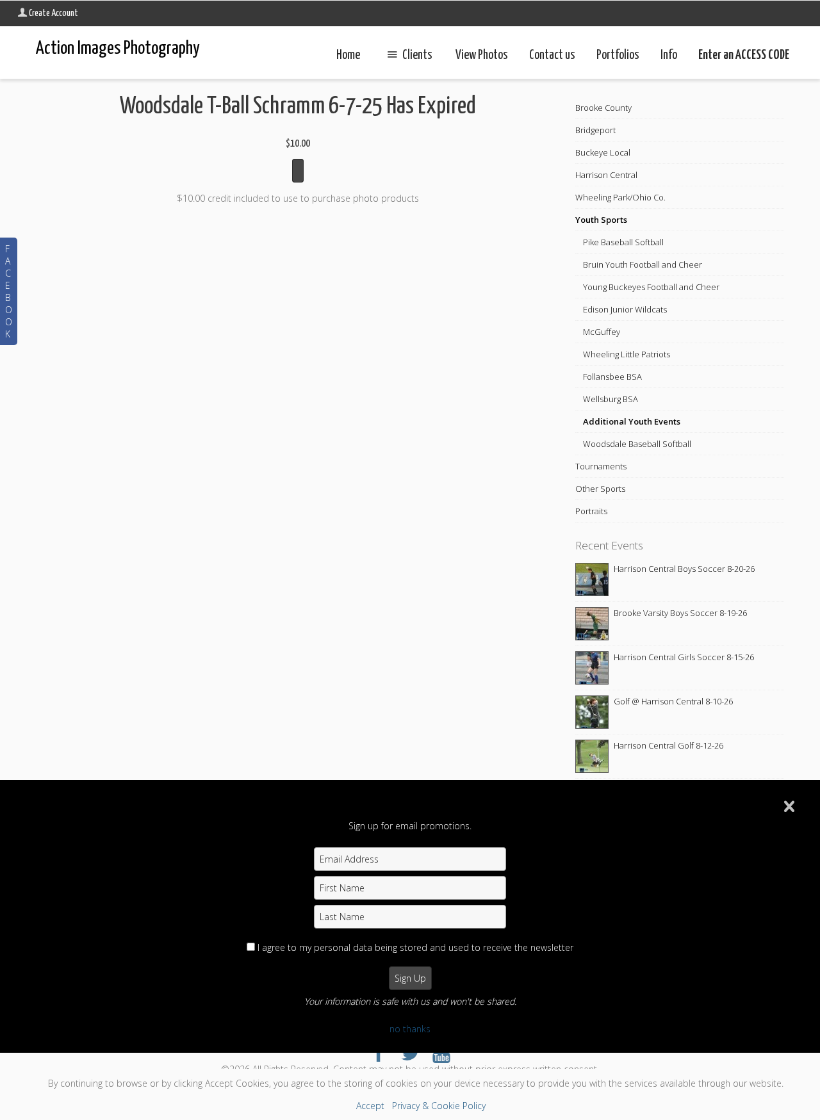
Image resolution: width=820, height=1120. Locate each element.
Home (348, 55)
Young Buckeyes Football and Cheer (651, 287)
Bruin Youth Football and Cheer (642, 264)
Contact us (552, 55)
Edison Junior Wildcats (625, 309)
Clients (417, 55)
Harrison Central (606, 175)
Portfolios (617, 55)
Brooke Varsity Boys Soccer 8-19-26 (680, 613)
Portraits (591, 511)
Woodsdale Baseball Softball (637, 444)
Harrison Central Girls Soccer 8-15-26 (684, 657)
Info (668, 55)
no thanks (410, 1029)
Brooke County (603, 107)
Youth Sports (601, 219)
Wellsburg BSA (610, 399)
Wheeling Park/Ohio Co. (620, 197)
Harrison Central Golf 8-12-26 (668, 745)
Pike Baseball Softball (623, 242)
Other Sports (600, 488)
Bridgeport (595, 130)
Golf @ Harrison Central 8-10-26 (673, 701)
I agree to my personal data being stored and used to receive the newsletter (415, 947)
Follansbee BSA (612, 376)
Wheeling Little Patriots (626, 354)
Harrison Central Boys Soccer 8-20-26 (684, 568)
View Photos (481, 55)
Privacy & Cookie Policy (439, 1106)
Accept (370, 1106)
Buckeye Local (602, 152)
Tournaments (601, 466)
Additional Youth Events (631, 421)
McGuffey (601, 331)
